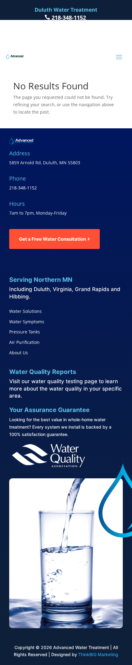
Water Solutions (25, 311)
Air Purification (24, 342)
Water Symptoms (26, 322)
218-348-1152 (69, 17)
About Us (18, 353)
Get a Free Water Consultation (52, 239)
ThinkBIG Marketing (98, 654)
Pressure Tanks (24, 332)
